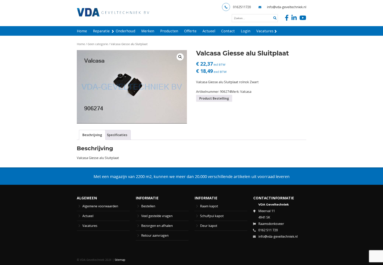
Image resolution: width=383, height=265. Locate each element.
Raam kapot (209, 206)
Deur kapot (208, 225)
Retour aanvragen (155, 235)
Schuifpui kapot (212, 216)
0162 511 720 (268, 230)
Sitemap (120, 260)
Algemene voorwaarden (100, 206)
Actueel (87, 216)
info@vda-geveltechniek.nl (286, 7)
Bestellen (148, 206)
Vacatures (89, 225)
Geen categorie (98, 44)
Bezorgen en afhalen (157, 225)
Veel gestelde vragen (157, 216)
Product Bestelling (214, 98)
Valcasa (245, 91)
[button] (180, 56)
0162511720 (242, 7)
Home (81, 44)
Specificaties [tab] (117, 135)
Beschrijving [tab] (92, 135)
